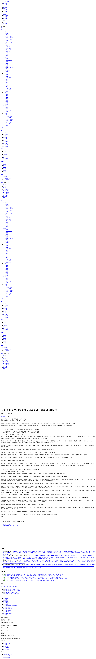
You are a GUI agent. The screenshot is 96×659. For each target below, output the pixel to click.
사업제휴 (5, 604)
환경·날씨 (8, 49)
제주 (7, 104)
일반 (7, 33)
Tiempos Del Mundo (8, 655)
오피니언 (5, 113)
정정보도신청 (6, 607)
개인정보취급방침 (7, 608)
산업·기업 (5, 141)
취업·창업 (5, 146)
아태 (7, 64)
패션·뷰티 (8, 89)
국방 (7, 40)
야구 (4, 165)
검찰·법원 (8, 46)
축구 (4, 167)
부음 (7, 108)
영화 (4, 155)
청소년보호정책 (7, 610)
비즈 (2, 130)
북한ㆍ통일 (9, 42)
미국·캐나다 (9, 60)
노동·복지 (8, 48)
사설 (7, 114)
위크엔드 (8, 88)
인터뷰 (8, 111)
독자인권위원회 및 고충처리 (10, 605)
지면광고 (5, 600)
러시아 (8, 70)
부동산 (5, 138)
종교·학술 (8, 77)
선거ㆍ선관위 (9, 37)
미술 (7, 80)
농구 (4, 168)
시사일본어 (6, 193)
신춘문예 (5, 646)
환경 (4, 184)
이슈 (2, 127)
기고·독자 (8, 123)
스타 (4, 153)
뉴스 (2, 29)
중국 (7, 61)
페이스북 (5, 15)
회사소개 (5, 598)
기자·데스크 (9, 117)
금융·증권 (5, 134)
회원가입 (5, 11)
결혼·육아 (8, 91)
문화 (4, 73)
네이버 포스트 (6, 17)
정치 (4, 32)
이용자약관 (6, 611)
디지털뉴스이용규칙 (8, 613)
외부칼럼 (8, 122)
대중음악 (5, 157)
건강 (7, 82)
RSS (4, 8)
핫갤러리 (5, 176)
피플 (4, 105)
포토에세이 (6, 179)
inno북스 (5, 187)
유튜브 (5, 18)
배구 (4, 170)
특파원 (8, 69)
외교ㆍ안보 (9, 39)
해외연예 (5, 158)
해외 (7, 55)
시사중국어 (6, 195)
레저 (7, 83)
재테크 (5, 137)
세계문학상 (6, 644)
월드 (7, 125)
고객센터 (5, 614)
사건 (7, 54)
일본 (7, 63)
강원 (7, 98)
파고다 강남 (6, 192)
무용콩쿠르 (6, 649)
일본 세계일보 (6, 657)
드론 (4, 186)
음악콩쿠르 (6, 647)
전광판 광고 (6, 603)
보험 (4, 135)
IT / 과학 (5, 140)
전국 (4, 92)
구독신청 (5, 4)
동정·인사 (8, 110)
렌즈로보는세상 (7, 178)
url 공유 (7, 416)
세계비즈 (5, 3)
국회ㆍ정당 (9, 36)
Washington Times (7, 654)
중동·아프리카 (9, 67)
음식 (7, 86)
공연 (7, 79)
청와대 (8, 34)
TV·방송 (5, 154)
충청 (7, 100)
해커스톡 (5, 190)
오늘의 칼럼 (9, 116)
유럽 (7, 66)
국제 (4, 57)
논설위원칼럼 (9, 119)
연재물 (5, 23)
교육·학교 (8, 52)
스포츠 (2, 161)
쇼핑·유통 (5, 144)
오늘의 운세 (6, 189)
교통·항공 (8, 51)
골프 (4, 171)
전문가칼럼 (9, 120)
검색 (2, 27)
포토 (2, 174)
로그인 (5, 9)
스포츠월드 (6, 1)
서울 (7, 95)
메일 (4, 416)
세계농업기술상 (7, 643)
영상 (2, 182)
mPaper (5, 7)
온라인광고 (6, 601)
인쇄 (2, 416)
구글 (4, 14)
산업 (4, 312)
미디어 (8, 76)
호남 (7, 103)
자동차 (5, 143)
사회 (4, 43)
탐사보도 (5, 22)
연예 (2, 148)
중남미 (8, 71)
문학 (7, 85)
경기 (7, 97)
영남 (7, 101)
